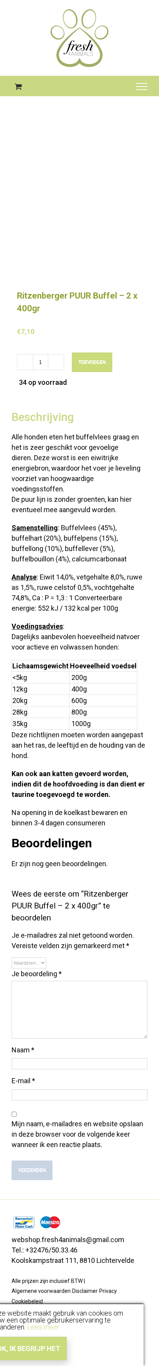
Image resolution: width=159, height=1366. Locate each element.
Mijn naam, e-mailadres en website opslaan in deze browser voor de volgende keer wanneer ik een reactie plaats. (77, 1134)
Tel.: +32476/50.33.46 (45, 1250)
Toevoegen (92, 362)
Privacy (108, 1291)
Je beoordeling (37, 974)
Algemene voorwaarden (41, 1291)
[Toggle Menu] (141, 86)
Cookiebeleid (27, 1301)
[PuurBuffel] (79, 202)
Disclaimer (85, 1291)
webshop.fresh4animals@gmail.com (68, 1240)
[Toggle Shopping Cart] (18, 86)
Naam (23, 1050)
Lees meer (43, 1327)
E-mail (23, 1081)
